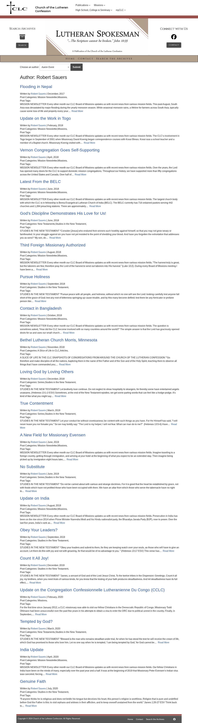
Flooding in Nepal (36, 86)
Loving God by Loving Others (46, 371)
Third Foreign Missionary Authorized (53, 245)
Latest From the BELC (40, 181)
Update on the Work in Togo (45, 118)
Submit (76, 67)
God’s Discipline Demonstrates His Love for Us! (63, 213)
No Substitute (32, 466)
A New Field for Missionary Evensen (53, 435)
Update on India (34, 498)
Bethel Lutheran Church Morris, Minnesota (58, 340)
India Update (31, 649)
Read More (77, 111)
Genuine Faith (33, 681)
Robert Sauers (38, 94)
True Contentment (36, 403)
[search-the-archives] (22, 38)
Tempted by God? (36, 621)
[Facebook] (174, 38)
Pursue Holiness (35, 276)
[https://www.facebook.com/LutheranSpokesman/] (174, 719)
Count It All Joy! (34, 558)
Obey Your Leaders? (39, 530)
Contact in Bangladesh (41, 308)
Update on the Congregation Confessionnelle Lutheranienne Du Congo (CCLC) (92, 590)
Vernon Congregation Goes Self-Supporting (60, 150)
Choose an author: (29, 67)
